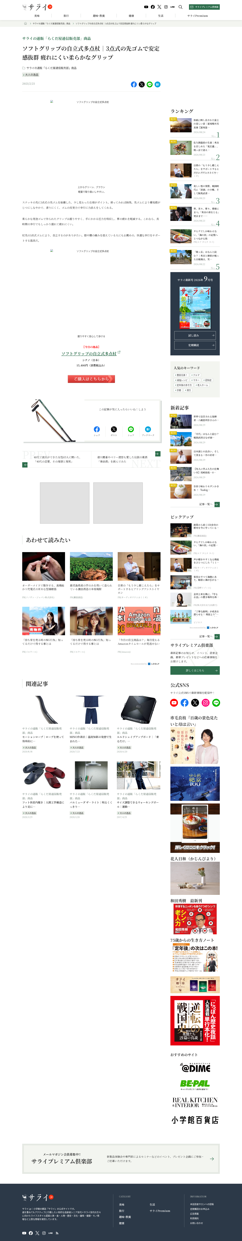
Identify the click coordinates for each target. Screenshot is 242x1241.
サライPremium (160, 1211)
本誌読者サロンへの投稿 (202, 1204)
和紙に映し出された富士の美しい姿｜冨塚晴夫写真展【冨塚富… (206, 123)
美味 (37, 16)
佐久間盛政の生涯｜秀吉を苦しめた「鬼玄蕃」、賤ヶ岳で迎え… (206, 146)
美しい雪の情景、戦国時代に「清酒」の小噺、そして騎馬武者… (206, 189)
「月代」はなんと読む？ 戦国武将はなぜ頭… (206, 435)
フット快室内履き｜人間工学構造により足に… (43, 805)
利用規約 (194, 1218)
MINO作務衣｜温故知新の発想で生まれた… (91, 739)
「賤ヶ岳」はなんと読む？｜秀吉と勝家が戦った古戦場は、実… (206, 255)
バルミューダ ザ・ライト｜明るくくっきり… (91, 805)
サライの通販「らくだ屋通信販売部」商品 (51, 23)
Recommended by (139, 663)
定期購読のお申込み (199, 1208)
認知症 (208, 380)
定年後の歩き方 (184, 385)
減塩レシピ (182, 380)
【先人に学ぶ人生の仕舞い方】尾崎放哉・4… (206, 470)
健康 (131, 16)
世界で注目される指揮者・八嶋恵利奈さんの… (206, 418)
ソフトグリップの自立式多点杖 (89, 353)
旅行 (66, 16)
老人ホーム (202, 385)
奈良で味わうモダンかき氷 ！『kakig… (206, 488)
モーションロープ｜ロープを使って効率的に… (43, 739)
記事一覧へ (206, 504)
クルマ (196, 374)
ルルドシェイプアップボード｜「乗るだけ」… (138, 739)
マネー (196, 380)
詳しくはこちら (195, 670)
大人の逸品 (31, 75)
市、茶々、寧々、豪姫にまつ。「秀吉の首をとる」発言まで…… (206, 212)
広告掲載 (194, 1213)
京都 (179, 390)
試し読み (193, 335)
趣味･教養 (99, 16)
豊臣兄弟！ (182, 374)
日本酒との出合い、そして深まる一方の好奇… (206, 453)
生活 (160, 16)
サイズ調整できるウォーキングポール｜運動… (138, 805)
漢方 (189, 390)
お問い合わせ (196, 1223)
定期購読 (193, 345)
